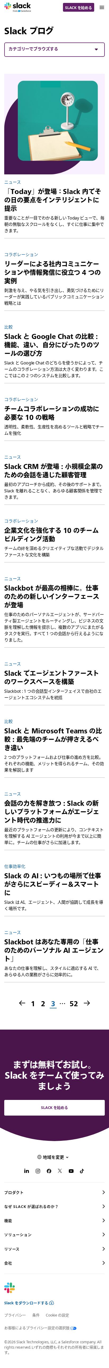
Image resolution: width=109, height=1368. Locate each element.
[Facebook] (49, 1172)
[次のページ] (87, 1003)
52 (73, 1003)
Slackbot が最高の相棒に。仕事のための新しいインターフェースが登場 (51, 596)
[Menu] (101, 7)
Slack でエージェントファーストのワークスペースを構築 (51, 677)
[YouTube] (71, 1172)
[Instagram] (37, 1172)
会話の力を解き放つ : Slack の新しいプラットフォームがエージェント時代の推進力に (51, 811)
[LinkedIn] (26, 1172)
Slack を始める (78, 7)
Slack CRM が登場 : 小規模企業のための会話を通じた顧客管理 (53, 470)
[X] (60, 1172)
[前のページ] (21, 1003)
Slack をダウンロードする (26, 1302)
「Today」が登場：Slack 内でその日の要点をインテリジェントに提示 (52, 200)
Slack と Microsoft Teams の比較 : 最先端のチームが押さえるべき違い (53, 739)
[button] (54, 49)
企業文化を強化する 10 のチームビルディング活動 (51, 534)
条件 (35, 1315)
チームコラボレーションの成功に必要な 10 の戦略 (51, 413)
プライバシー (15, 1315)
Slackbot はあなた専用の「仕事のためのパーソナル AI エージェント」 (53, 950)
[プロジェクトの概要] (54, 124)
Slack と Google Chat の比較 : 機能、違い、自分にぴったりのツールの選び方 (51, 345)
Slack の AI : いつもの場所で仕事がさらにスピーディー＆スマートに (52, 884)
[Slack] (17, 7)
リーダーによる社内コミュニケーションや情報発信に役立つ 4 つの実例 (52, 272)
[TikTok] (82, 1172)
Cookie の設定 (57, 1315)
